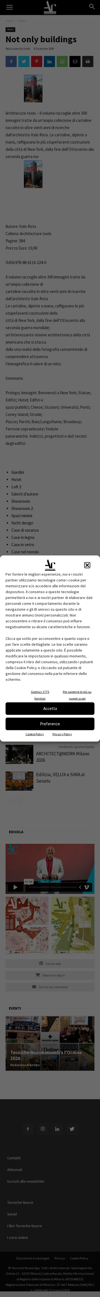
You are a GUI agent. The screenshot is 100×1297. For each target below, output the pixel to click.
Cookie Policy (35, 734)
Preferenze (50, 723)
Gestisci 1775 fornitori (40, 694)
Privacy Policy (62, 734)
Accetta (50, 708)
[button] (87, 565)
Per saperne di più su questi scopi (77, 694)
